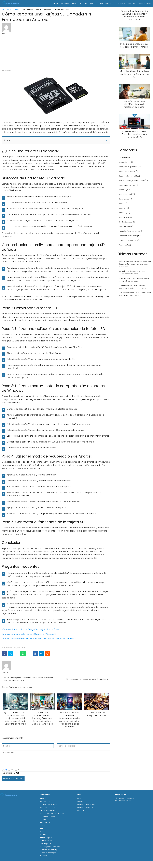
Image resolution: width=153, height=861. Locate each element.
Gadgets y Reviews (127, 185)
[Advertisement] (56, 51)
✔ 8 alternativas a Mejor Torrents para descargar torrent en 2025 (135, 293)
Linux (74, 3)
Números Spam (125, 217)
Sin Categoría (125, 226)
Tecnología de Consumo (129, 231)
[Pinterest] (16, 653)
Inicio (55, 3)
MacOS (93, 3)
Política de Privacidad (86, 804)
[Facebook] (4, 653)
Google (131, 3)
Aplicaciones (124, 162)
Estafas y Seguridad (127, 176)
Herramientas (105, 3)
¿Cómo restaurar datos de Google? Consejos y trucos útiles (30, 629)
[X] (10, 653)
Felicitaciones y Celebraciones (132, 180)
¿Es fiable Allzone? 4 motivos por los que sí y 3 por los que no (134, 279)
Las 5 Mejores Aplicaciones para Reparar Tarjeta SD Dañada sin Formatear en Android (28, 679)
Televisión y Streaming (128, 235)
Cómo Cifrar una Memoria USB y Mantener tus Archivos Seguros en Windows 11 (39, 638)
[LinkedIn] (35, 653)
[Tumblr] (29, 653)
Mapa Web (81, 810)
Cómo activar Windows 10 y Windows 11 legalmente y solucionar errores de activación (135, 264)
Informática (120, 3)
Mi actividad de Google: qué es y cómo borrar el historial (132, 272)
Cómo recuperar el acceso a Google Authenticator (87, 679)
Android (83, 3)
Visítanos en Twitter (123, 800)
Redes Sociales (144, 3)
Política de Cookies (85, 807)
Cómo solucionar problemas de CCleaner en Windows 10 (29, 634)
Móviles (122, 212)
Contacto (81, 801)
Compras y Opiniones (128, 167)
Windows (65, 3)
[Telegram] (41, 653)
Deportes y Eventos (127, 171)
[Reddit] (47, 653)
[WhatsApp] (23, 653)
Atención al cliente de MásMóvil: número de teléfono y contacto (132, 286)
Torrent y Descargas (127, 240)
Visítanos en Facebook (124, 798)
